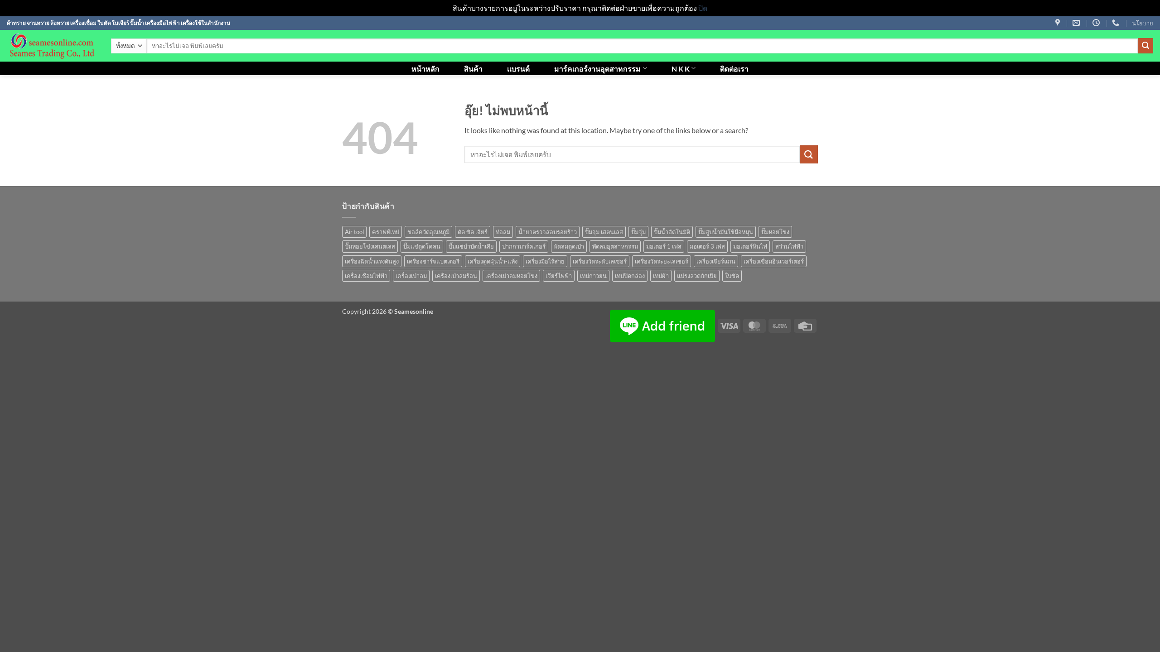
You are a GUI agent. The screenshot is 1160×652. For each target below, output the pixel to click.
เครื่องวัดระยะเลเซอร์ (661, 261)
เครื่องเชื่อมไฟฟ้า (366, 275)
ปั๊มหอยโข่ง (775, 231)
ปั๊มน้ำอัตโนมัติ (672, 231)
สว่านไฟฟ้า (789, 246)
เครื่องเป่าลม (411, 275)
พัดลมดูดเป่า (569, 246)
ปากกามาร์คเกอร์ (524, 246)
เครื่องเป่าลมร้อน (456, 275)
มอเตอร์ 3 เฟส (707, 246)
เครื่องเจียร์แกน (715, 261)
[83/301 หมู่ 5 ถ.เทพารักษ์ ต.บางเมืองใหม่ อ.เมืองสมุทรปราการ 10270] (1058, 22)
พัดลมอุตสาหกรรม (615, 246)
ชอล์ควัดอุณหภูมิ (428, 231)
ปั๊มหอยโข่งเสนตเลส (370, 246)
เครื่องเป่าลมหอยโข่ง (511, 275)
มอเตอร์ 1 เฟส (664, 246)
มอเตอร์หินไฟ (750, 246)
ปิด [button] (702, 8)
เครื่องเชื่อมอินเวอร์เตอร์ (774, 261)
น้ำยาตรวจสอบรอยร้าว (547, 231)
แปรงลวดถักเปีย (697, 275)
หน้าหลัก (425, 68)
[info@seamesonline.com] (1077, 22)
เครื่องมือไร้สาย (545, 261)
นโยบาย (1142, 23)
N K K (681, 68)
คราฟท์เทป (385, 231)
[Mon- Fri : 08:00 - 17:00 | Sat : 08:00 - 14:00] (1097, 22)
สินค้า (473, 68)
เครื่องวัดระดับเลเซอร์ (600, 261)
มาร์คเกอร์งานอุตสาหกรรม (597, 68)
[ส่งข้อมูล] (1145, 45)
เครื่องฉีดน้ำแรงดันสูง (372, 261)
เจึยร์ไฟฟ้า (559, 275)
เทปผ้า (661, 275)
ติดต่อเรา (734, 68)
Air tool (354, 231)
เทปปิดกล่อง (630, 275)
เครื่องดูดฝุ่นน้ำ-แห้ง (492, 261)
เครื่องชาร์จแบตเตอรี (433, 261)
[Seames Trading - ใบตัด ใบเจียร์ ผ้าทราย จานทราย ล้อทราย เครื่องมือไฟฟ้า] (52, 46)
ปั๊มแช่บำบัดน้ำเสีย (471, 246)
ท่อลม (503, 231)
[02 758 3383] (1116, 22)
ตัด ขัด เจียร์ (473, 231)
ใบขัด (732, 275)
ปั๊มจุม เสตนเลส (604, 231)
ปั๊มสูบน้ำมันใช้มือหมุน (725, 231)
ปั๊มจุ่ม (638, 231)
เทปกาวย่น (593, 275)
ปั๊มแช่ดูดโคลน (421, 246)
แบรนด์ (518, 68)
